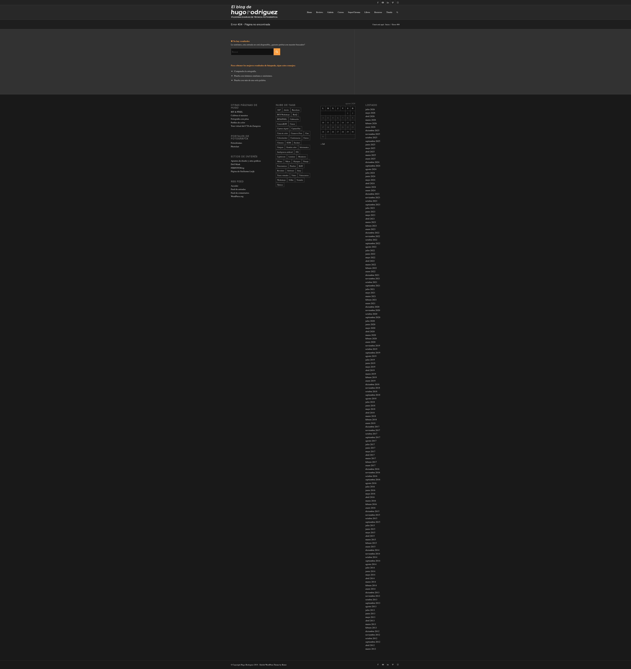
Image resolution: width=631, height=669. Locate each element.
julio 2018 (370, 401)
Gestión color (291, 147)
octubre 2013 (371, 599)
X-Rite (291, 180)
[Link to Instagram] (397, 2)
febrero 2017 (371, 461)
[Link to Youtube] (382, 2)
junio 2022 (370, 253)
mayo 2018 (370, 408)
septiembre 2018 (372, 394)
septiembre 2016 (372, 479)
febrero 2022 (371, 267)
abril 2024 (370, 183)
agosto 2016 (370, 483)
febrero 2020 (371, 338)
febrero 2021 (371, 299)
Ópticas (280, 184)
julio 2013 (370, 610)
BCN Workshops (283, 114)
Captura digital (282, 128)
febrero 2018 (371, 419)
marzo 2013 (370, 624)
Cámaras (280, 142)
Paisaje (305, 161)
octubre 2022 (371, 239)
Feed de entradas (238, 189)
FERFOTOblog (237, 167)
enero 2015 (370, 546)
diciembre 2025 (372, 130)
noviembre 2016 (372, 472)
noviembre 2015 (372, 514)
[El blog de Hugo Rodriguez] (254, 12)
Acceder (234, 185)
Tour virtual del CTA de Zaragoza (246, 125)
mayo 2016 (370, 493)
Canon (292, 124)
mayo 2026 (370, 112)
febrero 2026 (371, 123)
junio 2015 (370, 528)
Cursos (306, 138)
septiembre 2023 (372, 204)
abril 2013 (370, 620)
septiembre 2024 (372, 165)
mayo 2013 (370, 617)
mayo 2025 (370, 148)
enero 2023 (370, 229)
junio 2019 (370, 363)
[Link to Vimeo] (392, 2)
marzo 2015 (370, 539)
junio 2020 (370, 324)
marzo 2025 (370, 155)
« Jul (323, 143)
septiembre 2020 (372, 317)
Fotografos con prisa (240, 118)
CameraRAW (282, 124)
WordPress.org (237, 196)
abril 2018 (370, 412)
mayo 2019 (370, 366)
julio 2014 (370, 567)
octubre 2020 (371, 313)
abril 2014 (370, 578)
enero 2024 (370, 190)
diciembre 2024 (372, 162)
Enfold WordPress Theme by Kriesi (273, 664)
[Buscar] (397, 12)
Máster (279, 161)
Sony (299, 170)
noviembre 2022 (372, 236)
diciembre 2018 (372, 384)
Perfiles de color (238, 122)
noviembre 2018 (372, 387)
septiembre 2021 (372, 285)
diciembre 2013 (372, 592)
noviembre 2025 (372, 133)
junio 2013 (370, 613)
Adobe (286, 110)
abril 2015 (370, 535)
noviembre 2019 (372, 345)
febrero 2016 (371, 504)
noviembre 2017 (372, 430)
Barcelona (296, 110)
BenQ (295, 114)
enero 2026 (370, 126)
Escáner (297, 142)
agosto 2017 (370, 440)
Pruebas (293, 166)
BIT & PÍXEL (237, 111)
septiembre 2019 (372, 352)
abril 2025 (370, 151)
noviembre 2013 (372, 595)
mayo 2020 (370, 327)
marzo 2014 (370, 581)
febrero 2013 (371, 627)
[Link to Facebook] (377, 2)
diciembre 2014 (372, 550)
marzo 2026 (370, 119)
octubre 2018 (371, 391)
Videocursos (304, 175)
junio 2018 (370, 405)
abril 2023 (370, 218)
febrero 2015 (371, 542)
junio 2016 (370, 490)
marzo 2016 (370, 500)
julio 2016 (370, 486)
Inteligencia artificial (285, 152)
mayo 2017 (370, 451)
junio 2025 (370, 144)
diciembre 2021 (372, 275)
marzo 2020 (370, 335)
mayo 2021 (370, 292)
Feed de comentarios (240, 192)
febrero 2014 (371, 585)
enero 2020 (370, 341)
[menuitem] (309, 12)
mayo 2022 (370, 257)
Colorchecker (282, 138)
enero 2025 (370, 158)
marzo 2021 (370, 296)
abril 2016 (370, 497)
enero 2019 (370, 380)
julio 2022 (370, 250)
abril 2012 (370, 645)
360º (279, 110)
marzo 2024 (370, 186)
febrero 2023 (371, 225)
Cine (307, 133)
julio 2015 (370, 525)
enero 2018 (370, 423)
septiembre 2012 (372, 641)
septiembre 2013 (372, 602)
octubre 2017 (371, 433)
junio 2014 (370, 571)
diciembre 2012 (372, 631)
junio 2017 (370, 447)
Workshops (281, 180)
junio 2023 (370, 211)
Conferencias (295, 138)
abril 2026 (370, 116)
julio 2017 (370, 444)
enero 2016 (370, 507)
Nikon (287, 161)
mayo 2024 (370, 179)
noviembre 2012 (372, 634)
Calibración (294, 119)
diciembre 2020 (372, 306)
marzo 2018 (370, 416)
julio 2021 (370, 289)
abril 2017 (370, 454)
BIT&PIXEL (282, 119)
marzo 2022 (370, 264)
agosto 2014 (370, 564)
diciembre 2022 (372, 232)
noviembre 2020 (372, 310)
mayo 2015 (370, 532)
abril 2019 (370, 370)
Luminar (292, 156)
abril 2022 (370, 260)
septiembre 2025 (372, 141)
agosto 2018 (370, 398)
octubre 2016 (371, 476)
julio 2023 (370, 207)
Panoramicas (282, 166)
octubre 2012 (371, 638)
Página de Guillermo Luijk (243, 171)
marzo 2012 (370, 648)
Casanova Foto (296, 133)
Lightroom (281, 156)
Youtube (300, 180)
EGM (289, 142)
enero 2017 (370, 465)
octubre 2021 (371, 282)
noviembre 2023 (372, 197)
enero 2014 (370, 588)
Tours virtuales (282, 175)
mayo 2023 (370, 215)
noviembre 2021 (372, 278)
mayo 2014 (370, 574)
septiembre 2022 (372, 243)
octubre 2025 (371, 137)
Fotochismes (236, 142)
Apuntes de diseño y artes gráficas (246, 160)
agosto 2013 (370, 606)
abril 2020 (370, 331)
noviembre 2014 (372, 553)
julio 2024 (370, 172)
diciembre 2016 (372, 468)
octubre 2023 (371, 200)
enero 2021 (370, 303)
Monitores (302, 156)
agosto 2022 (370, 246)
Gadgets (280, 147)
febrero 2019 (371, 377)
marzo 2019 (370, 373)
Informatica (304, 147)
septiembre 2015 (372, 521)
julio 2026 (370, 109)
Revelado (280, 170)
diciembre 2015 (372, 511)
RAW (301, 166)
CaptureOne (296, 128)
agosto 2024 (370, 169)
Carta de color (282, 133)
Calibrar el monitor (239, 115)
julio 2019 (370, 359)
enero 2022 (370, 271)
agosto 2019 (370, 356)
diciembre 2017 (372, 426)
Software (290, 170)
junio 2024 (370, 176)
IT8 (297, 152)
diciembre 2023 (372, 193)
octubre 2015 (371, 518)
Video (294, 175)
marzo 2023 (370, 222)
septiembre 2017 (372, 437)
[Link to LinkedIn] (387, 2)
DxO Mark (235, 164)
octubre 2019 (371, 348)
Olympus (296, 161)
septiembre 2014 (372, 560)
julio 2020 (370, 320)
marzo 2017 (370, 458)
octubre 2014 (371, 557)
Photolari (235, 146)
